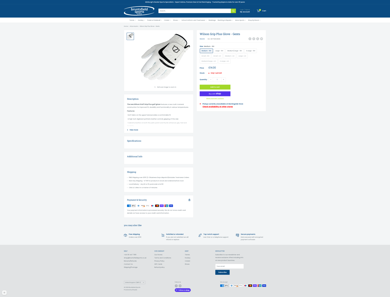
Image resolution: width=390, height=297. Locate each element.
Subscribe (222, 272)
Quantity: (203, 79)
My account (245, 12)
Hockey (187, 258)
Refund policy (159, 267)
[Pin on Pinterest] (253, 38)
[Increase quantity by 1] (223, 79)
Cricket (187, 261)
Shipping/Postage (131, 267)
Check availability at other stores (218, 106)
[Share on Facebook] (250, 38)
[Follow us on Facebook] (176, 285)
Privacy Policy (159, 261)
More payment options (215, 98)
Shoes (187, 264)
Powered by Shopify (130, 290)
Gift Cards (158, 264)
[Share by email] (261, 38)
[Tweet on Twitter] (257, 38)
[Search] (233, 11)
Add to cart (215, 87)
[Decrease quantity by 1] (211, 79)
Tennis (187, 255)
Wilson (202, 39)
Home (126, 26)
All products (134, 26)
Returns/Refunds (130, 261)
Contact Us (128, 264)
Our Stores (158, 255)
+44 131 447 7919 (130, 255)
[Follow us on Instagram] (180, 285)
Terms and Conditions (162, 258)
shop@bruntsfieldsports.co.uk (135, 258)
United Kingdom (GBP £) (133, 282)
